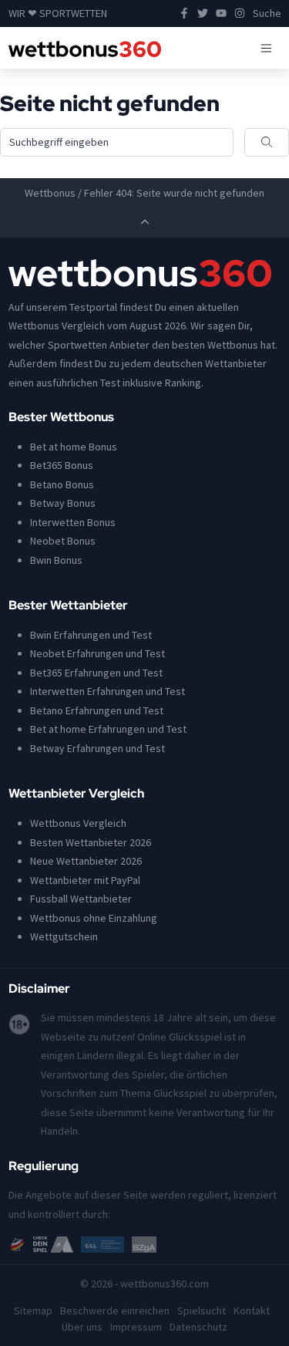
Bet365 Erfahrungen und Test (96, 673)
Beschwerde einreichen (115, 1310)
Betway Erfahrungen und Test (97, 748)
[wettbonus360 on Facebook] (184, 13)
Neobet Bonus (63, 541)
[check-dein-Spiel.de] (53, 1243)
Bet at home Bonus (73, 447)
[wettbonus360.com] (85, 48)
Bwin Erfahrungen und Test (91, 635)
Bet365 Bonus (61, 465)
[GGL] (102, 1243)
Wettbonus (50, 193)
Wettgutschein (64, 936)
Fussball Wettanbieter (81, 899)
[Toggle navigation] (266, 48)
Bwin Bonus (56, 560)
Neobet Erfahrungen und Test (97, 653)
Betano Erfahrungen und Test (96, 710)
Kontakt (252, 1310)
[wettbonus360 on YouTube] (221, 13)
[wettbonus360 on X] (202, 13)
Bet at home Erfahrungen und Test (108, 729)
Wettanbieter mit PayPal (85, 880)
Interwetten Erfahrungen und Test (107, 691)
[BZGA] (144, 1243)
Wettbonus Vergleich (78, 823)
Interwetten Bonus (73, 522)
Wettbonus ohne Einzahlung (93, 918)
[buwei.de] (17, 1243)
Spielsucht (201, 1310)
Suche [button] (267, 13)
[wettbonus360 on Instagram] (239, 13)
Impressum (136, 1327)
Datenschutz (198, 1327)
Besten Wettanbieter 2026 (90, 842)
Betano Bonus (62, 484)
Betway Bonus (63, 503)
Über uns (82, 1327)
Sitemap (33, 1310)
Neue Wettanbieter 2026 (86, 861)
